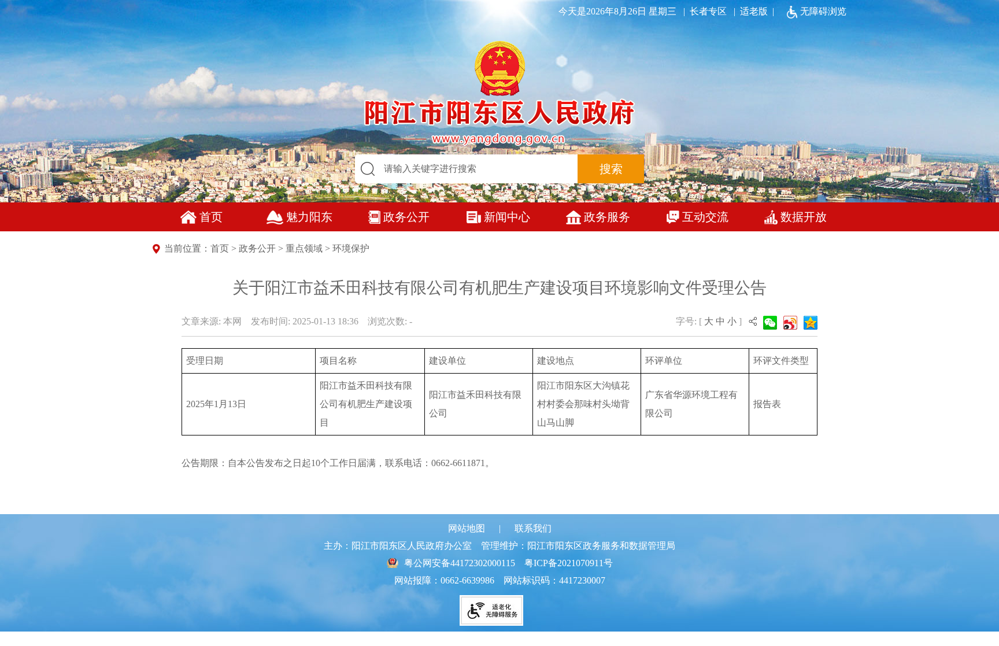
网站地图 (466, 528)
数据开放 (803, 217)
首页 (211, 217)
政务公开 (406, 217)
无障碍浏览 (823, 11)
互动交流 (705, 217)
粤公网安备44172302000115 (459, 563)
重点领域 (304, 248)
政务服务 (607, 217)
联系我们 (533, 528)
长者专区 (703, 11)
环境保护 (350, 248)
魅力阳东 (309, 217)
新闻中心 (507, 217)
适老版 (754, 11)
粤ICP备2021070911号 (568, 563)
